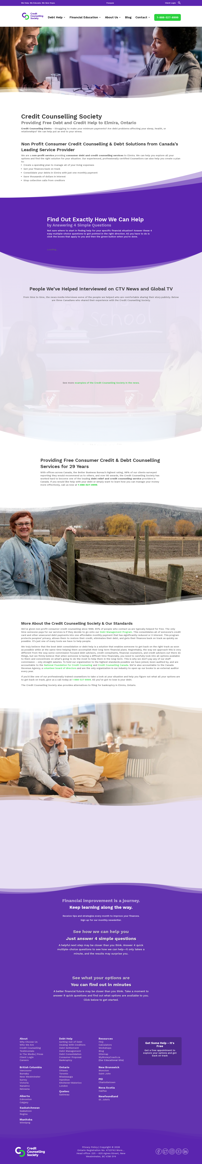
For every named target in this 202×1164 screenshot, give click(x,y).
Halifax (103, 1090)
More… (120, 1150)
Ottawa (63, 1070)
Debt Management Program (116, 632)
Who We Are (27, 1044)
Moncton (104, 1070)
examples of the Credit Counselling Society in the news (107, 382)
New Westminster (30, 1076)
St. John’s (104, 1099)
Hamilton (64, 1079)
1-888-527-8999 (167, 17)
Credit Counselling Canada (113, 665)
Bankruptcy (65, 1060)
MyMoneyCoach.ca (109, 1057)
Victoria (24, 1082)
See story (97, 364)
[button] (179, 3)
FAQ (101, 1041)
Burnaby (24, 1073)
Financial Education (84, 17)
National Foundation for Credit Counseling (68, 665)
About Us (111, 17)
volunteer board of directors (60, 668)
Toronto (63, 1073)
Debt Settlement (69, 1047)
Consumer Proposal (70, 1057)
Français (110, 3)
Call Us (154, 771)
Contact (141, 17)
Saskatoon (26, 1111)
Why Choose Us (28, 1041)
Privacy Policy (90, 1147)
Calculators (105, 1044)
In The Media (27, 1054)
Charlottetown (107, 1082)
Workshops (105, 1047)
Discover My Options (101, 1010)
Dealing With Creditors (72, 1044)
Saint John (105, 1073)
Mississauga (66, 1076)
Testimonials (27, 1051)
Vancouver (26, 1070)
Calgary (24, 1102)
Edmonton (26, 1099)
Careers (24, 1060)
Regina (24, 1114)
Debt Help (55, 17)
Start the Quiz (101, 964)
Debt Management (70, 1051)
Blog (128, 17)
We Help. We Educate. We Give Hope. (38, 3)
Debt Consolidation (70, 1054)
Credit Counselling (30, 1047)
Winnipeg (25, 1122)
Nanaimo (25, 1085)
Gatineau (64, 1094)
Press (40, 1054)
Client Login (170, 3)
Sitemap (103, 1054)
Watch (28, 367)
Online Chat (131, 771)
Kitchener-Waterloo (70, 1082)
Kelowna (25, 1089)
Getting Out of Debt (70, 1041)
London (63, 1085)
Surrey (23, 1079)
